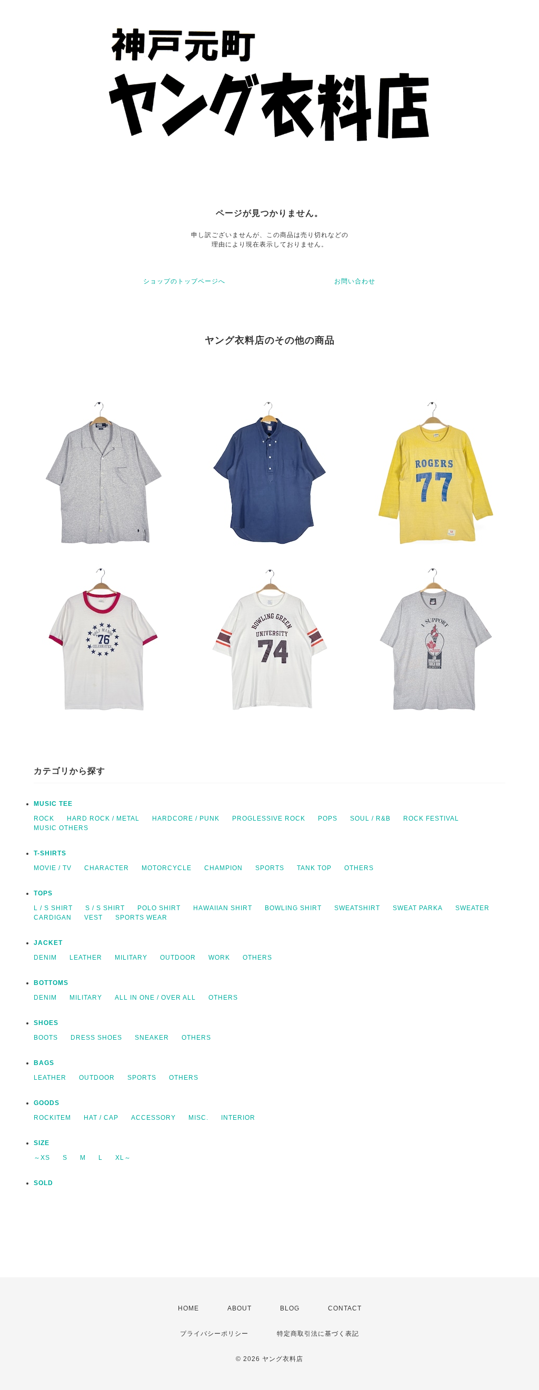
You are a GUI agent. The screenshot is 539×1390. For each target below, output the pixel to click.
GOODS (46, 1103)
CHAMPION (223, 868)
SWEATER (472, 908)
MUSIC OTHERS (61, 828)
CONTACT (345, 1308)
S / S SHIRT (105, 908)
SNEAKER (152, 1037)
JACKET (48, 943)
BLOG (290, 1308)
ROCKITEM (52, 1117)
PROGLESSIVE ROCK (268, 818)
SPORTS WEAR (141, 917)
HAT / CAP (101, 1117)
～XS (42, 1157)
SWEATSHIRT (357, 908)
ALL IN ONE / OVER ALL (155, 997)
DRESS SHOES (96, 1037)
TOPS (43, 893)
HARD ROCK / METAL (103, 818)
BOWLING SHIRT (293, 908)
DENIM (45, 957)
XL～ (123, 1157)
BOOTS (46, 1037)
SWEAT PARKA (418, 908)
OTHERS (359, 868)
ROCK (44, 818)
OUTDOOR (178, 957)
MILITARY (131, 957)
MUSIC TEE (53, 803)
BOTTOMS (51, 983)
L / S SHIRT (53, 908)
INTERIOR (238, 1117)
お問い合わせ (354, 281)
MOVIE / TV (53, 868)
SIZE (41, 1143)
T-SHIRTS (50, 853)
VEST (93, 917)
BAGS (44, 1063)
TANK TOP (314, 868)
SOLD (43, 1183)
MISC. (198, 1117)
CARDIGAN (53, 917)
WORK (219, 957)
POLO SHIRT (159, 908)
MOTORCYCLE (167, 868)
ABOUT (239, 1308)
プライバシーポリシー (214, 1333)
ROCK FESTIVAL (431, 818)
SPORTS (269, 868)
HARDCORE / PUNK (185, 818)
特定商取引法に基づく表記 (318, 1333)
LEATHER (85, 957)
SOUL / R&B (370, 818)
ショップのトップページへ (184, 281)
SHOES (46, 1023)
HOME (188, 1308)
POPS (327, 818)
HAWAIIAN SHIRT (222, 908)
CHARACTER (106, 868)
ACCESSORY (153, 1117)
